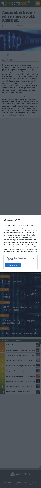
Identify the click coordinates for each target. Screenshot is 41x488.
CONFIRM (12, 265)
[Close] (36, 220)
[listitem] (20, 258)
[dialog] (20, 244)
